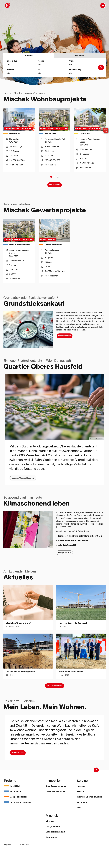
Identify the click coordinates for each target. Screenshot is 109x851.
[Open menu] (103, 5)
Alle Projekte (54, 185)
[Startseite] (7, 5)
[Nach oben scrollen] (96, 770)
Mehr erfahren (64, 336)
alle (70, 73)
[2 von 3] (54, 177)
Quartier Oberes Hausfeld (22, 478)
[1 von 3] (51, 177)
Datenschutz (24, 844)
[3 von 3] (58, 177)
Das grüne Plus (64, 553)
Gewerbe (79, 56)
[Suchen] (101, 67)
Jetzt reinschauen (54, 686)
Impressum (9, 844)
